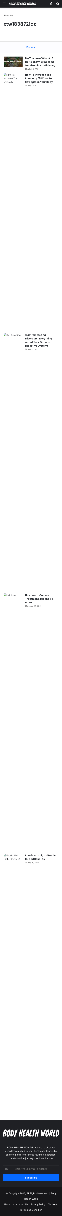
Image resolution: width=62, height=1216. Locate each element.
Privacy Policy (38, 1204)
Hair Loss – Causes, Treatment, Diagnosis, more (39, 598)
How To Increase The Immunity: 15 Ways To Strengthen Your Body (39, 78)
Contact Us (22, 1204)
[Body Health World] (22, 3)
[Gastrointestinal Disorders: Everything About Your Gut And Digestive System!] (13, 462)
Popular (31, 47)
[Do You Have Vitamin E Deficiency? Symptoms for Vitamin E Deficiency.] (13, 62)
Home (9, 15)
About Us (9, 1204)
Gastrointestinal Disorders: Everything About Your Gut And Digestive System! (38, 340)
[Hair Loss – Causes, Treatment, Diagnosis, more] (13, 722)
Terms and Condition (31, 1209)
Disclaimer (53, 1204)
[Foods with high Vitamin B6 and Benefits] (13, 983)
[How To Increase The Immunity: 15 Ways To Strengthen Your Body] (13, 202)
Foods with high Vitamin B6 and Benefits (40, 857)
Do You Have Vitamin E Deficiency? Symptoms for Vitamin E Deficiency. (40, 62)
